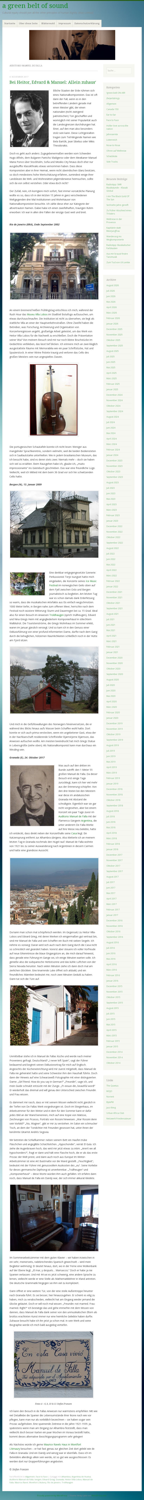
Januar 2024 (112, 455)
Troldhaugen (56, 615)
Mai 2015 (110, 1024)
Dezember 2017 (114, 854)
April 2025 (111, 372)
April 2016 (111, 964)
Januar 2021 (112, 652)
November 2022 (114, 531)
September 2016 (114, 936)
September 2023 (114, 477)
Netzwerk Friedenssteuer (118, 1118)
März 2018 (111, 838)
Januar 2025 (112, 389)
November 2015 (114, 991)
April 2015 (111, 1030)
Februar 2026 (113, 318)
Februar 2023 (113, 515)
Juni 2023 (110, 493)
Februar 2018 (113, 843)
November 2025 (114, 334)
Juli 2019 (110, 750)
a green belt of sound (35, 6)
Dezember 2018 (114, 789)
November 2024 (114, 400)
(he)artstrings (113, 98)
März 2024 (111, 444)
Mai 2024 (110, 433)
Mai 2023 (110, 498)
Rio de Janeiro (54, 1482)
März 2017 (111, 904)
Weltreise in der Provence (114, 221)
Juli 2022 (110, 553)
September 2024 (114, 411)
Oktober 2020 (113, 668)
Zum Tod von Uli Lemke (118, 262)
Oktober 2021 (113, 602)
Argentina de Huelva (81, 1476)
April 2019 (111, 767)
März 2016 (111, 969)
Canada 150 (112, 109)
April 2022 (111, 570)
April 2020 (111, 701)
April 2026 (111, 307)
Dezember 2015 (114, 986)
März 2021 (111, 641)
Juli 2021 (110, 619)
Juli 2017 (110, 882)
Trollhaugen (67, 1482)
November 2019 (114, 728)
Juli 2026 (110, 290)
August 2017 (112, 876)
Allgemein (30, 1476)
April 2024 (111, 438)
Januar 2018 (112, 849)
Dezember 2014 (114, 1051)
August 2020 (112, 679)
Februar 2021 (113, 646)
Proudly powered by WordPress (52, 1495)
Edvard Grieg (48, 1479)
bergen (38, 1479)
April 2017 (111, 898)
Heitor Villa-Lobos (73, 1479)
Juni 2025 (110, 362)
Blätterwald (48, 23)
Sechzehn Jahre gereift (117, 204)
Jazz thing (111, 1107)
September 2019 (114, 739)
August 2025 (112, 351)
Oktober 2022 (113, 537)
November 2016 (114, 926)
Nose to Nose (113, 145)
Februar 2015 (113, 1041)
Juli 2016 (110, 947)
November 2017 (114, 860)
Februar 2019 (113, 778)
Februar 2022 (113, 581)
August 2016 (112, 942)
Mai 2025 (110, 367)
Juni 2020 (110, 690)
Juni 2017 (110, 887)
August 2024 (112, 416)
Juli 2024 (110, 422)
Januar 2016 (112, 980)
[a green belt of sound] (72, 45)
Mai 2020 (110, 696)
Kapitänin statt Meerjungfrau (113, 229)
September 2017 (114, 871)
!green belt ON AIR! (115, 92)
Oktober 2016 (113, 931)
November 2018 (114, 794)
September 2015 (114, 1002)
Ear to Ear (111, 114)
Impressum (64, 23)
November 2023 (114, 466)
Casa (74, 833)
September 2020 (114, 674)
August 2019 (112, 745)
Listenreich (111, 139)
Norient (110, 1096)
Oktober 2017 (113, 865)
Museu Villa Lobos (37, 314)
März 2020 (111, 706)
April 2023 (111, 504)
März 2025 (111, 378)
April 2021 (111, 635)
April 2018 (111, 832)
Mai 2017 (110, 893)
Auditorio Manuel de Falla (72, 816)
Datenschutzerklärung (87, 23)
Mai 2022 (110, 564)
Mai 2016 (110, 958)
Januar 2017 (112, 915)
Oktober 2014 (113, 1062)
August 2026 (112, 285)
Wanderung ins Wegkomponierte (115, 238)
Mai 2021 (110, 630)
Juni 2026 (110, 296)
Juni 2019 (110, 756)
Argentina (86, 820)
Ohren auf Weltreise (116, 150)
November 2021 (114, 597)
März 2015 (111, 1035)
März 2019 (111, 772)
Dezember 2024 (114, 394)
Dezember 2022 (114, 526)
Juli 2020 (110, 685)
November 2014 (114, 1057)
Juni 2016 (110, 953)
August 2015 (112, 1008)
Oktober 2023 (113, 471)
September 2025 (114, 345)
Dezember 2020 (114, 657)
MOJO (109, 1091)
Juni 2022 (110, 559)
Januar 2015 (112, 1046)
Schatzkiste (111, 156)
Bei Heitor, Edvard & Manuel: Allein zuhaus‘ (52, 82)
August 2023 (112, 482)
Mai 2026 (110, 301)
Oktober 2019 (113, 734)
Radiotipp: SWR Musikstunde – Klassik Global (117, 187)
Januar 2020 (112, 717)
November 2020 (114, 663)
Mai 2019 (110, 761)
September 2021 (114, 608)
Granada (60, 1479)
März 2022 (111, 575)
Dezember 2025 (114, 329)
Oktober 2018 (113, 800)
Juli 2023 (110, 487)
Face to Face (42, 1476)
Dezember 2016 (114, 920)
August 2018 (112, 811)
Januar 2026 (112, 323)
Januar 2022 (112, 586)
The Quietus (112, 1085)
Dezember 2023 (114, 460)
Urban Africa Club (115, 1113)
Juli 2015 (110, 1013)
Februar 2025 (113, 383)
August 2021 (112, 613)
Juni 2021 (110, 624)
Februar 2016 (113, 975)
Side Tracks (112, 161)
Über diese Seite (28, 23)
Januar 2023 (112, 520)
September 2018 (114, 805)
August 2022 (112, 548)
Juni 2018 (110, 821)
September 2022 (114, 542)
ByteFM (110, 1102)
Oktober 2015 (113, 997)
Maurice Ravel (21, 1482)
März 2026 (111, 312)
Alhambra (66, 1476)
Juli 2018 (110, 816)
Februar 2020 (113, 712)
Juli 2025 (110, 356)
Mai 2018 (110, 827)
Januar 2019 (112, 783)
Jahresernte (112, 134)
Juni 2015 (110, 1019)
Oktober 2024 (113, 405)
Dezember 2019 (114, 723)
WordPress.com (99, 1495)
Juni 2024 (110, 427)
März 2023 (111, 509)
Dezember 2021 (114, 591)
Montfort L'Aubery (37, 1482)
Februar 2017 (113, 909)
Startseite (9, 23)
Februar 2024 (113, 449)
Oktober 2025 (113, 340)
